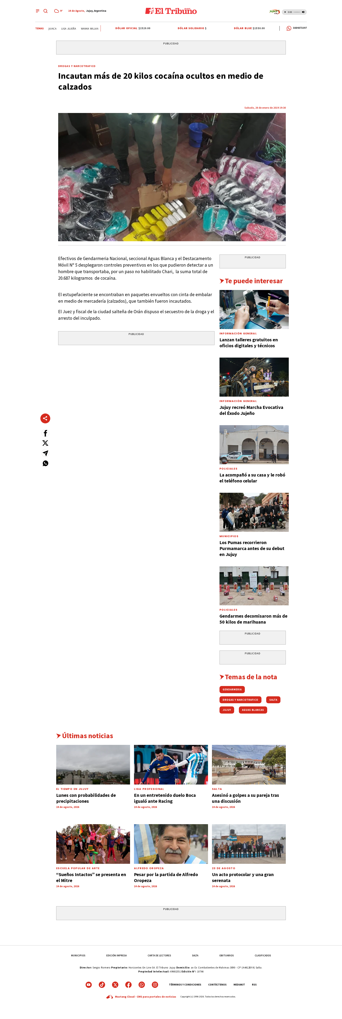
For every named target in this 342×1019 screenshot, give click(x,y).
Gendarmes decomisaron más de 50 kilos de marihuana (253, 619)
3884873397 (300, 28)
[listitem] (59, 11)
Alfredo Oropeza (149, 868)
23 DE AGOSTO (223, 868)
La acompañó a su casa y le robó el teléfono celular (252, 478)
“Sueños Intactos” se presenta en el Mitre (91, 877)
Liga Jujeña (60, 28)
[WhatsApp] (142, 985)
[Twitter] (115, 985)
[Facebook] (128, 985)
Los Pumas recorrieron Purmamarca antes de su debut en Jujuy (251, 548)
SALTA (195, 955)
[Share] (45, 418)
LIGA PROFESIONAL (149, 789)
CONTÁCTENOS (217, 984)
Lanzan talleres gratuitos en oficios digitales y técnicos (248, 343)
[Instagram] (155, 985)
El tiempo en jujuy (72, 789)
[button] (45, 433)
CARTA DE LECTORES (159, 955)
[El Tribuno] (171, 11)
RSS (254, 984)
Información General (238, 333)
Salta (217, 789)
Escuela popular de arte (78, 868)
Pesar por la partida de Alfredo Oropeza (166, 877)
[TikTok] (102, 985)
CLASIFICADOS (263, 955)
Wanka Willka (81, 28)
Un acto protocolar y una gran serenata (243, 877)
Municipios (228, 536)
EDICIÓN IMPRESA (116, 955)
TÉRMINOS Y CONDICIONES (185, 984)
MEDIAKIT (239, 984)
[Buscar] (45, 11)
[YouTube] (89, 985)
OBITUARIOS (226, 955)
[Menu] (37, 11)
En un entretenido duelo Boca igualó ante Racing (165, 798)
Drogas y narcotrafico (77, 66)
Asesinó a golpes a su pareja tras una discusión (245, 798)
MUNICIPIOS (78, 955)
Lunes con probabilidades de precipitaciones (86, 798)
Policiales (228, 469)
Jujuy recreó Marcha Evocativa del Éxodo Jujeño (251, 410)
